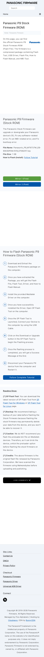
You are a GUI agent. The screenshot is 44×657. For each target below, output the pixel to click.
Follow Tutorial (31, 157)
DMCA (6, 561)
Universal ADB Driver (12, 586)
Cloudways (13, 620)
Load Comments (20, 480)
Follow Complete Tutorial (22, 377)
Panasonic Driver (10, 581)
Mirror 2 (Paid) (22, 184)
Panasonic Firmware (22, 3)
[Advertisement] (22, 86)
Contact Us (8, 556)
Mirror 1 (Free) (22, 178)
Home (6, 33)
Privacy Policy (9, 565)
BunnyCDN (30, 620)
